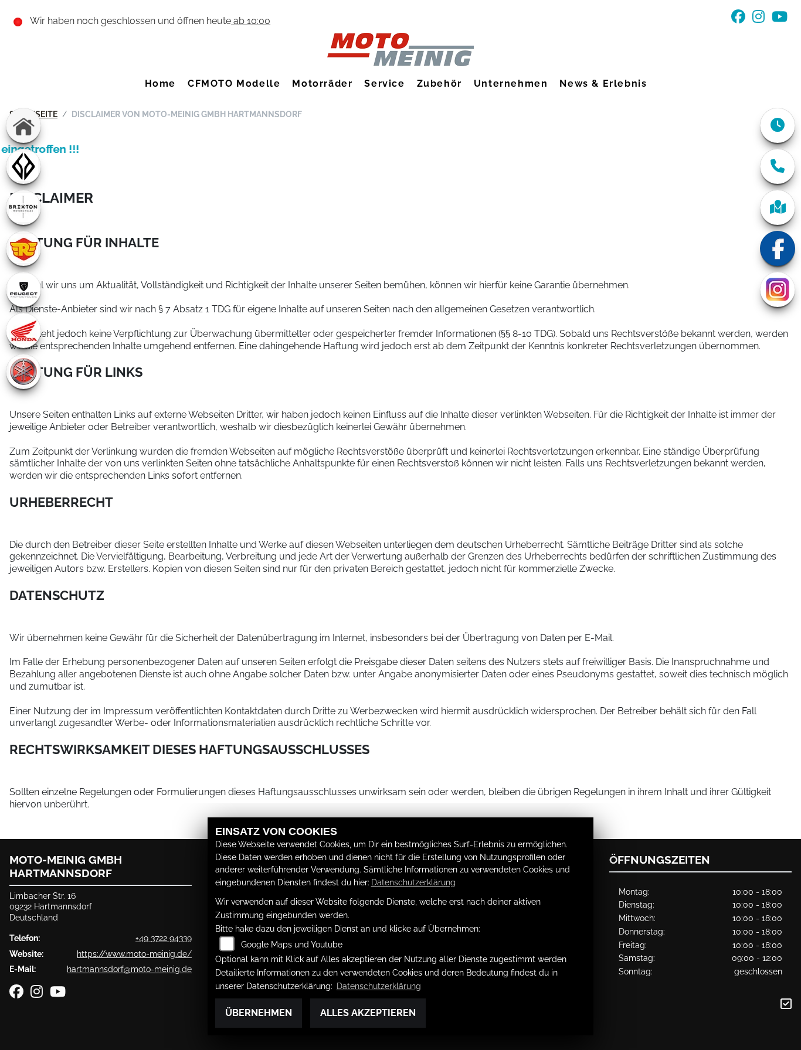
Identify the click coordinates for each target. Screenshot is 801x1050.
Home (160, 83)
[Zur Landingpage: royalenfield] (23, 248)
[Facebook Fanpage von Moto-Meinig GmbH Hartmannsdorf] (741, 18)
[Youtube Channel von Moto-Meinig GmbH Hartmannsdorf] (782, 18)
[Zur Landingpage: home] (23, 125)
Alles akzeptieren (368, 1012)
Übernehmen (258, 1012)
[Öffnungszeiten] (777, 125)
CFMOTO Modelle (234, 83)
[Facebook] (777, 248)
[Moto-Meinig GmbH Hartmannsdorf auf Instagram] (762, 18)
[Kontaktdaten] (777, 166)
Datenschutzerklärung (413, 882)
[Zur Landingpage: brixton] (23, 207)
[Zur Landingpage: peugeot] (23, 289)
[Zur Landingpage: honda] (23, 330)
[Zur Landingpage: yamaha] (23, 371)
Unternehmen (511, 83)
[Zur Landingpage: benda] (23, 166)
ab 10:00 (250, 20)
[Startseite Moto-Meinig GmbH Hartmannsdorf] (400, 48)
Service (384, 83)
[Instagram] (777, 289)
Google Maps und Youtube (291, 944)
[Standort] (777, 207)
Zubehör (439, 83)
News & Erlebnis (603, 83)
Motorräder (322, 83)
